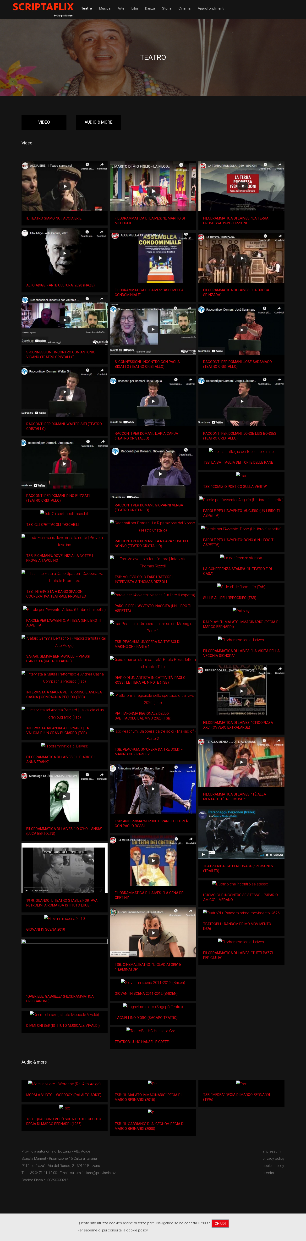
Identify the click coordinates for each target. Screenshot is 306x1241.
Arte (121, 8)
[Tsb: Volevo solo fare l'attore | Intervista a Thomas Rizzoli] (153, 562)
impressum (271, 1151)
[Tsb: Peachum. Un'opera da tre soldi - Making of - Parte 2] (153, 735)
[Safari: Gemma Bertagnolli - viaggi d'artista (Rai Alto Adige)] (65, 642)
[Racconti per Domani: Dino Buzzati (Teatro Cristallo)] (65, 463)
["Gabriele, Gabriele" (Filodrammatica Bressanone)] (65, 964)
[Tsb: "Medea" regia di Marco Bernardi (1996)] (241, 1084)
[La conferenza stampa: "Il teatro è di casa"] (241, 558)
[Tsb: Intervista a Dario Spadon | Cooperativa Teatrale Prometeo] (65, 577)
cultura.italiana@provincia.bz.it (94, 1173)
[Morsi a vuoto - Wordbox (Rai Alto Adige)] (64, 1084)
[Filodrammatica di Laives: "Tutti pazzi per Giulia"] (241, 942)
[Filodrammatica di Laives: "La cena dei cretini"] (153, 860)
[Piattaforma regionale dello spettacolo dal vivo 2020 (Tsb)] (153, 699)
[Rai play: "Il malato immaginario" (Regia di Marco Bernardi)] (241, 611)
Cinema (185, 8)
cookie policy (273, 1166)
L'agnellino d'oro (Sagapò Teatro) (146, 1018)
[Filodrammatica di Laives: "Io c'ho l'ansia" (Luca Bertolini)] (65, 796)
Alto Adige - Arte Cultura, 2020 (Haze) (60, 285)
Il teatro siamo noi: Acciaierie (54, 218)
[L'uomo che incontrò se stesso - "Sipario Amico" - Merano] (241, 884)
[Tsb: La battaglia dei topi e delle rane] (241, 451)
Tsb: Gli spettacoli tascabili (52, 524)
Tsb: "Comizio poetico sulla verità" (235, 486)
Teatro (86, 8)
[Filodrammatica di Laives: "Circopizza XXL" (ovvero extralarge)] (241, 690)
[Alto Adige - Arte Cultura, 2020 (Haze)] (65, 253)
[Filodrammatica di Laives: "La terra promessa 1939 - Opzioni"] (241, 186)
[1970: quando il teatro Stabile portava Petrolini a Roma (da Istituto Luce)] (65, 868)
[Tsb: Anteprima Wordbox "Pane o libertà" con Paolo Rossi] (153, 789)
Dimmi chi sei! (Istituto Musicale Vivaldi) (63, 1025)
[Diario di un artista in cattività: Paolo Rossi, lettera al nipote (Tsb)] (153, 663)
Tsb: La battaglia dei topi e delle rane (238, 462)
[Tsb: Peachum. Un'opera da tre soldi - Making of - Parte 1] (153, 627)
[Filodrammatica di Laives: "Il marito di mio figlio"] (153, 186)
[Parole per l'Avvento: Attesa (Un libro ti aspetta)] (64, 609)
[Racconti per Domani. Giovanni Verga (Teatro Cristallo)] (153, 473)
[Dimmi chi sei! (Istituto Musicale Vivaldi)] (64, 1014)
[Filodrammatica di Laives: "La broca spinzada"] (241, 258)
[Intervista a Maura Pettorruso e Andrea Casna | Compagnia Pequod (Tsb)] (65, 678)
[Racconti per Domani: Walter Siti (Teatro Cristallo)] (65, 392)
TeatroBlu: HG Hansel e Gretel (143, 1042)
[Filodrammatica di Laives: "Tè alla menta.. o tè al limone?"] (241, 762)
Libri (134, 8)
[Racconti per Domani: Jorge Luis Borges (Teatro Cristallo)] (241, 401)
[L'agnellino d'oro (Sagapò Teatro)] (153, 1007)
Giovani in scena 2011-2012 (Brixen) (146, 993)
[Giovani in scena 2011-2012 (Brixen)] (153, 982)
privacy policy (273, 1158)
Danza (150, 8)
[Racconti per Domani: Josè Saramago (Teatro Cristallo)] (241, 329)
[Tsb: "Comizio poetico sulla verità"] (241, 475)
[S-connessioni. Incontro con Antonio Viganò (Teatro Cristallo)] (65, 320)
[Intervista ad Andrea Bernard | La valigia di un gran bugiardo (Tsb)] (65, 714)
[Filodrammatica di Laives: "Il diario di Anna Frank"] (64, 746)
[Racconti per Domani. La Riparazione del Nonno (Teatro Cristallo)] (153, 527)
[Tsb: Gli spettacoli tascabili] (64, 513)
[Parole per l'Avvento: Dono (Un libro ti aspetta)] (241, 529)
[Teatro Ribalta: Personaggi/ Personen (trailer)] (241, 834)
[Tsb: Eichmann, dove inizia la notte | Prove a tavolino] (65, 541)
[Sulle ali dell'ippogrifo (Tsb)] (241, 587)
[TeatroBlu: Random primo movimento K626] (241, 913)
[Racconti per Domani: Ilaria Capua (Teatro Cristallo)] (153, 401)
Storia (166, 8)
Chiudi (220, 1223)
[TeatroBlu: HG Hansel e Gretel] (152, 1031)
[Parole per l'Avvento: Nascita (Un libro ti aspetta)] (153, 595)
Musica (104, 8)
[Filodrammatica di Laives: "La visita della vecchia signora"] (241, 640)
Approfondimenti (211, 8)
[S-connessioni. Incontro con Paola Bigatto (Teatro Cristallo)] (153, 329)
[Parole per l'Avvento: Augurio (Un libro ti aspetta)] (241, 500)
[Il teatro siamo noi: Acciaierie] (65, 186)
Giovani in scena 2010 (45, 929)
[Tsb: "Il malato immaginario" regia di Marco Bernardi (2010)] (153, 1084)
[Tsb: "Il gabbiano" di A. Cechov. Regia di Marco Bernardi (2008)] (153, 1113)
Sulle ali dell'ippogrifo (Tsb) (229, 598)
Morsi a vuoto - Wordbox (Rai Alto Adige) (63, 1095)
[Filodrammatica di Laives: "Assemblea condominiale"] (153, 258)
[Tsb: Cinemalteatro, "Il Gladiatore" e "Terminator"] (153, 932)
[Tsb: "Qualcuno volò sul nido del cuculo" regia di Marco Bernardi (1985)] (64, 1108)
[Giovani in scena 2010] (64, 919)
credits (268, 1173)
